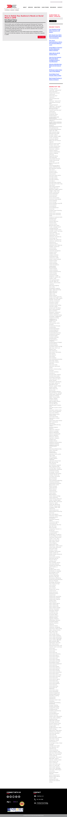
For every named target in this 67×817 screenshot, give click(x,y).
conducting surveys (53, 256)
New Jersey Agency (53, 514)
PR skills (56, 580)
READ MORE (42, 37)
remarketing (52, 621)
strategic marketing (53, 705)
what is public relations (54, 766)
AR (58, 144)
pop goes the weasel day (55, 565)
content (51, 259)
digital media (52, 293)
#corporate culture (53, 114)
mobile (56, 503)
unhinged (51, 744)
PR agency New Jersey (54, 569)
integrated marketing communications (54, 446)
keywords (58, 465)
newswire (57, 528)
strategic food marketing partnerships (54, 703)
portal (50, 566)
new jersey (51, 512)
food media (51, 360)
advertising (51, 139)
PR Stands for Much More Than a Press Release (55, 70)
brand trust (51, 209)
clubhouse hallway (53, 243)
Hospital (55, 398)
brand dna (51, 199)
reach (56, 611)
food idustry (58, 352)
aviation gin (52, 161)
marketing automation (54, 481)
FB (59, 346)
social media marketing (54, 670)
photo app (51, 558)
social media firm (53, 665)
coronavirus (52, 275)
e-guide (60, 298)
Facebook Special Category (55, 342)
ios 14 (55, 454)
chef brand (51, 236)
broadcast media (58, 217)
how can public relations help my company (54, 402)
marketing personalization (55, 483)
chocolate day (58, 236)
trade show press (53, 736)
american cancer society (54, 143)
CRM (55, 281)
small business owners (54, 645)
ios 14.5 (59, 454)
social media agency (54, 655)
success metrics (52, 712)
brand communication (54, 197)
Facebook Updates (53, 345)
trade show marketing (54, 733)
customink (51, 284)
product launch (52, 590)
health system (52, 394)
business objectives (53, 221)
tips (55, 731)
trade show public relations (55, 737)
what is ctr (51, 765)
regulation (51, 618)
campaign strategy (53, 229)
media (57, 484)
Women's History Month (54, 776)
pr (57, 566)
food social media (53, 364)
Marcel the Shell (53, 479)
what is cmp (52, 764)
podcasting (51, 564)
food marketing (52, 357)
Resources (53, 7)
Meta (55, 501)
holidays (51, 398)
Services (30, 7)
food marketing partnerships (55, 359)
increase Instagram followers (53, 428)
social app (59, 646)
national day (52, 508)
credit (54, 278)
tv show (57, 743)
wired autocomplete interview (53, 773)
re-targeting (52, 611)
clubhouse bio (52, 242)
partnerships (58, 551)
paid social (58, 547)
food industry (52, 353)
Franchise (51, 370)
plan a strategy (52, 562)
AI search (59, 140)
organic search (59, 545)
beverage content (53, 176)
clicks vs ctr (58, 239)
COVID (56, 275)
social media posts (53, 677)
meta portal (59, 501)
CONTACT (60, 7)
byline (57, 225)
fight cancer (52, 348)
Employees (51, 312)
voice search (59, 757)
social (55, 646)
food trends (57, 366)
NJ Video (59, 536)
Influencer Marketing (54, 432)
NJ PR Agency (52, 534)
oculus (54, 538)
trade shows (52, 738)
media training (52, 498)
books (58, 190)
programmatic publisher (54, 597)
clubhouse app (57, 240)
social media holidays (54, 666)
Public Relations (53, 601)
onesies (57, 541)
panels (55, 550)
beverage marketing (53, 179)
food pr (56, 360)
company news (52, 253)
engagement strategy (54, 317)
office (58, 538)
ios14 (50, 455)
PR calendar (52, 571)
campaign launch (57, 226)
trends (57, 740)
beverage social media (54, 183)
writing (50, 782)
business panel (52, 222)
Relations (56, 618)
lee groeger (51, 472)
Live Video (51, 476)
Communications (53, 249)
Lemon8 (57, 472)
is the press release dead (55, 460)
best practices (52, 173)
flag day (51, 349)
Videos (50, 754)
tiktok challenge (52, 729)
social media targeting (54, 683)
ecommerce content (53, 302)
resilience (56, 623)
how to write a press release (55, 420)
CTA (57, 281)
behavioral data (52, 171)
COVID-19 (51, 277)
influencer (57, 429)
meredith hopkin (57, 500)
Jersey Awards (52, 463)
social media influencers (54, 667)
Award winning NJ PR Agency (54, 164)
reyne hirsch (52, 628)
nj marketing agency (54, 531)
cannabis (51, 231)
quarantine (51, 610)
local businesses (53, 477)
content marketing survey (55, 271)
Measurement (52, 484)
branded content (53, 210)
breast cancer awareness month (55, 215)
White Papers (58, 769)
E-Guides (51, 299)
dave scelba (52, 286)
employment (57, 312)
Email (50, 309)
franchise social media (54, 376)
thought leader (52, 726)
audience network (53, 150)
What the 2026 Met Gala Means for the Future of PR (55, 66)
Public (54, 600)
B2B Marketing (56, 166)
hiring (54, 397)
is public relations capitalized (53, 459)
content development (54, 264)
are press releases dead (54, 146)
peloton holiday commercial (55, 554)
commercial (56, 246)
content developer (53, 263)
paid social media (53, 548)
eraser (54, 321)
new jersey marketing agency (54, 520)
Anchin (55, 144)
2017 (53, 130)
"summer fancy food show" (55, 110)
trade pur (58, 731)
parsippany (51, 551)
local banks (57, 476)
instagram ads (52, 439)
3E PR (57, 133)
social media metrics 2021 (55, 675)
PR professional (58, 579)
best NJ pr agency (53, 172)
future (50, 378)
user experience (53, 747)
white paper (52, 769)
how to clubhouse (57, 411)
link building (58, 473)
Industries (37, 7)
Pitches (55, 559)
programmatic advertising (55, 596)
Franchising (52, 377)
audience (57, 149)
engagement (58, 316)
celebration (51, 233)
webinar (57, 758)
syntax (54, 717)
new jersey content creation (55, 515)
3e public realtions (53, 135)
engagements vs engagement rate (53, 320)
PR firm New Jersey (53, 573)
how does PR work (53, 403)
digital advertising (57, 289)
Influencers (51, 436)
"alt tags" (51, 88)
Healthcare (58, 394)
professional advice (53, 593)
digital (50, 289)
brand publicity (52, 206)
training (57, 738)
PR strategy (51, 582)
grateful (51, 387)
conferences (52, 257)
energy (60, 315)
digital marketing (53, 292)
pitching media (52, 561)
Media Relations (53, 494)
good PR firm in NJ (53, 384)
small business (55, 644)
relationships (52, 620)
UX (57, 747)
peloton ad (55, 552)
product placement (53, 592)
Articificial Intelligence (54, 147)
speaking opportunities (54, 694)
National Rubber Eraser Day (55, 511)
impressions (52, 423)
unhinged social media (54, 745)
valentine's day (52, 748)
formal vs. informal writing (55, 369)
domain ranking (52, 296)
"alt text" (56, 88)
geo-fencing (58, 381)
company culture (53, 252)
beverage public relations (55, 182)
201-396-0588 (40, 799)
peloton (51, 552)
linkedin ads (56, 474)
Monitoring (57, 504)
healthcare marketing (54, 395)
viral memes (58, 754)
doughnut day (52, 298)
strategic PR (52, 707)
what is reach (52, 768)
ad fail (50, 137)
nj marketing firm (53, 533)
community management (55, 250)
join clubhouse (52, 465)
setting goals (52, 642)
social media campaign (54, 659)
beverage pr (52, 180)
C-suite (50, 226)
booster (51, 192)
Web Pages (51, 758)
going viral (57, 383)
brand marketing (53, 200)
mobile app (51, 504)
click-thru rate (52, 239)
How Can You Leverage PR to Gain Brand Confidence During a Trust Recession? (55, 59)
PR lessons (56, 575)
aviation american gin (54, 160)
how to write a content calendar (54, 419)
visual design (52, 757)
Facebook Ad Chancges (54, 325)
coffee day (59, 245)
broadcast (51, 217)
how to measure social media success (54, 415)
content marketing (53, 270)
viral (54, 754)
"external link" (58, 90)
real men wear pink (53, 613)
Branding (59, 210)
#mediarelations (53, 115)
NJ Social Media (53, 536)
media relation (52, 493)
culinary (51, 282)
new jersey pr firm (53, 523)
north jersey (52, 537)
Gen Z (59, 378)
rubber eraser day (53, 632)
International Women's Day (55, 449)
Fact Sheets (52, 346)
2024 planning (52, 133)
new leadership (52, 524)
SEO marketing (52, 641)
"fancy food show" (53, 91)
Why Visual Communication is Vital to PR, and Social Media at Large (55, 43)
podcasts (57, 564)
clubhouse (51, 240)
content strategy (53, 272)
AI (55, 140)
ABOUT (25, 7)
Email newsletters (53, 310)
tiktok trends (52, 730)
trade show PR (52, 734)
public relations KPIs (54, 606)
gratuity (55, 387)
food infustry (52, 356)
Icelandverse (55, 422)
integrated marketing (54, 443)
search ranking (52, 639)
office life (57, 540)
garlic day (54, 378)
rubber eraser (54, 631)
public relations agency (54, 603)
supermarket (59, 716)
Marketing (59, 480)
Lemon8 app (52, 473)
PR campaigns (52, 572)
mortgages (51, 507)
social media (52, 651)
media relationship (53, 497)
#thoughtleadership (53, 127)
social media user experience (53, 688)
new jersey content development (53, 518)
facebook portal (52, 338)
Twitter (60, 743)
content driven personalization (52, 267)
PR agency (51, 568)
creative (51, 278)
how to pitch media (53, 416)
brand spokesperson (54, 207)
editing (59, 305)
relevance (58, 620)
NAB (59, 507)
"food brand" (52, 94)
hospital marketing (53, 399)
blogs (55, 190)
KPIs (58, 466)
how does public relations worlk (55, 406)
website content (57, 759)
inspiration (51, 438)
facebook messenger (54, 337)
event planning (52, 323)
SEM (58, 639)
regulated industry (53, 617)
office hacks (52, 540)
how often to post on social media (55, 408)
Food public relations (54, 362)
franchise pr (52, 373)
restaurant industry (53, 625)
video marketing (58, 752)
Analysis (51, 144)
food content (52, 352)
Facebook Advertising (54, 328)
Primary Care (52, 589)
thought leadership (53, 727)
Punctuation (56, 609)
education (51, 306)
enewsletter (52, 316)
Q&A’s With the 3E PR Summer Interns (54, 53)
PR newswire (52, 578)
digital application (53, 291)
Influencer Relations (53, 435)
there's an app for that (54, 724)
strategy (57, 707)
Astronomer (52, 149)
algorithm (51, 142)
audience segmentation (54, 151)
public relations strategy (54, 607)
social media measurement (55, 672)
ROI (50, 631)
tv (56, 741)
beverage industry (53, 178)
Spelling (57, 695)
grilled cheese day (53, 388)
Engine (50, 321)
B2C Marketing (52, 168)
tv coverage (52, 743)
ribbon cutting (58, 628)
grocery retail (52, 390)
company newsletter (53, 255)
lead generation (52, 469)
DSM (57, 298)
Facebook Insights (53, 335)
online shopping (52, 543)
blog (61, 183)
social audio (52, 648)
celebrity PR (52, 235)
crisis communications (54, 279)
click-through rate (53, 238)
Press (50, 583)
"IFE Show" (51, 101)
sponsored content (53, 699)
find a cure (57, 348)
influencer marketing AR (54, 433)
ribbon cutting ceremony (54, 630)
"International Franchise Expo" (54, 103)
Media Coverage (53, 486)
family (56, 346)
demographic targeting (54, 288)
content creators (53, 262)
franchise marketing (53, 371)
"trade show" (52, 111)
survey (50, 717)
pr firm (57, 572)
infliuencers (51, 429)
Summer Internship (53, 714)
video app (51, 752)
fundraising (57, 377)
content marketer (53, 268)
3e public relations (53, 136)
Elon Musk (58, 308)
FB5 (61, 346)
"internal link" (58, 101)
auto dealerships (53, 157)
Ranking (56, 610)
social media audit (53, 658)
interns (50, 450)
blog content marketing (54, 186)
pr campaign (58, 571)
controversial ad (53, 274)
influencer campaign (54, 431)
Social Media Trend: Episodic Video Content (55, 74)
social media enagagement (55, 663)
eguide (56, 306)
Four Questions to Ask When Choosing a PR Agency (54, 31)
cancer (59, 229)
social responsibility (53, 691)
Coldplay (51, 246)
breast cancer (52, 211)
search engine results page (55, 638)
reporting (51, 623)
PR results (51, 580)
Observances (58, 537)
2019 (56, 130)
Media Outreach (53, 488)
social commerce (53, 649)
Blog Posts (51, 189)
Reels (56, 614)
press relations (52, 585)
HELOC (51, 397)
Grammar (51, 385)
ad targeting (55, 137)
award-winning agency (54, 165)
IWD (50, 462)
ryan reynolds (52, 634)
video (59, 751)
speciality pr (52, 695)
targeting (58, 717)
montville (51, 505)
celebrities (57, 233)
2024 (58, 132)
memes (51, 500)
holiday (58, 397)
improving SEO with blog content (55, 425)
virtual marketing (53, 755)
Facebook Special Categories (53, 340)
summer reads (52, 716)
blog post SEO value (53, 188)
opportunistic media (53, 544)
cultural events (56, 282)
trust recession (52, 741)
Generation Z (52, 381)
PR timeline (57, 582)
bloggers (51, 190)
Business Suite (52, 225)
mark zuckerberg (53, 480)
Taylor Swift (52, 720)
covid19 (56, 277)
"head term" (52, 97)
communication (52, 248)
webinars (51, 759)
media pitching (52, 490)
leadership (59, 469)
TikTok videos (58, 730)
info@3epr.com (40, 796)
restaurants (51, 627)
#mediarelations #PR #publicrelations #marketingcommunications (55, 118)
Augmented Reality (53, 156)
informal (57, 436)
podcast (58, 562)
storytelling (51, 701)
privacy (57, 589)
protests (51, 600)
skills (50, 644)
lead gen (59, 467)
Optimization (52, 545)
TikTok (59, 727)
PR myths (57, 576)
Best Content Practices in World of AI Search (55, 79)
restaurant (51, 624)
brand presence (52, 204)
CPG (59, 277)
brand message (52, 202)
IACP (50, 422)
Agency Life (52, 140)
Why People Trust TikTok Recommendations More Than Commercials (55, 36)
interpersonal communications (53, 452)
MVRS (56, 507)
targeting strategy (53, 719)
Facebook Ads (52, 327)
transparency (52, 740)
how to (50, 411)
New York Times (53, 526)
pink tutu (56, 558)
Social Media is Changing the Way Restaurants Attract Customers (55, 49)
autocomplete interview (54, 158)
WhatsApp (58, 768)
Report (56, 621)
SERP (58, 641)
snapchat (51, 646)
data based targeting (54, 285)
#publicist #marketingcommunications (55, 126)
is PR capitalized (53, 457)
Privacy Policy (41, 815)
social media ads (53, 652)
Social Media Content (54, 662)
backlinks (59, 168)
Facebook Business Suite (55, 332)
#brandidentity (52, 112)
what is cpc (57, 764)
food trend (51, 366)
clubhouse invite (53, 245)
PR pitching (58, 578)
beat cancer (52, 169)
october (51, 538)
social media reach (53, 680)
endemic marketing (53, 315)
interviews (51, 454)
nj (60, 528)
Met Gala (51, 501)
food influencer (52, 355)
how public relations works (55, 410)
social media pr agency (54, 679)
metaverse (51, 503)
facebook (51, 324)
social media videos (53, 690)
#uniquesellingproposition (55, 129)
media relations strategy (54, 496)
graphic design (57, 385)
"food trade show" (53, 95)
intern (50, 447)
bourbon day (56, 192)
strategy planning (53, 709)
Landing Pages (52, 467)
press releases (52, 587)
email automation (56, 309)
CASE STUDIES (45, 7)
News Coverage (53, 527)
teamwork (57, 720)
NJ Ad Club (51, 530)
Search (57, 634)
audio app (51, 154)
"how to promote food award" (54, 99)
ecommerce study (53, 305)
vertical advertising (53, 750)
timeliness (51, 731)
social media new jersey (54, 676)
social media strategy (54, 682)
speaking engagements (54, 692)
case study (59, 231)
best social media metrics (55, 175)
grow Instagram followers (55, 391)
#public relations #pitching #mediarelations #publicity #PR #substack (55, 123)
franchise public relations (55, 374)
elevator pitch (52, 308)
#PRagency (51, 120)
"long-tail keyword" (53, 104)
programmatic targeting (54, 599)
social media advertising (54, 653)
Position (54, 566)
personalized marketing (54, 557)
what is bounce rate (53, 761)
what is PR (56, 765)
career (55, 231)
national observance (54, 510)
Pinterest (51, 559)
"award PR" (51, 90)
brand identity (58, 199)
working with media (53, 779)
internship (55, 450)
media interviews (53, 487)
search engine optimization (55, 637)
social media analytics (54, 656)
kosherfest (54, 466)
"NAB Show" (52, 106)
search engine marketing (55, 635)
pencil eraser (52, 555)
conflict (57, 257)
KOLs (50, 466)
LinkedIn (51, 474)
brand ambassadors (53, 193)
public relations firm (53, 604)
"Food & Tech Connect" (54, 92)
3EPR (59, 136)
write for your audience (54, 780)
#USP (50, 130)
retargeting (57, 627)
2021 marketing (52, 132)
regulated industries (53, 616)
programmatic (52, 594)
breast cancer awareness (55, 213)
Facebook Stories (53, 343)
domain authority (53, 295)
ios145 (53, 455)
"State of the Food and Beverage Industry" (54, 108)
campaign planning (53, 228)
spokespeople (52, 697)
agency (56, 139)
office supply (52, 541)
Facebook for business (54, 334)
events (58, 323)
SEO (60, 639)
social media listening (54, 669)
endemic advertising (54, 313)
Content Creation (53, 260)
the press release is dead (55, 723)
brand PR (60, 203)
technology (51, 722)
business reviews (53, 224)
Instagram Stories (53, 440)
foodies (51, 367)
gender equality (52, 380)
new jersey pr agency (54, 521)
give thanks (51, 383)
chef (56, 235)
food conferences (53, 350)
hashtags (60, 392)
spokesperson (52, 698)
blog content (52, 185)
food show (51, 363)
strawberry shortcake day (55, 710)
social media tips (53, 684)
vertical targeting (53, 751)
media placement (53, 491)
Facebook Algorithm (53, 330)
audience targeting (53, 153)
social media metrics (54, 673)
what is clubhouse (53, 762)
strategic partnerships (54, 706)
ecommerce (57, 301)
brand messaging (53, 203)
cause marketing (53, 232)
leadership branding (54, 470)
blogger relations (58, 189)
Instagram (57, 438)
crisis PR (51, 281)
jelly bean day (55, 462)
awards (51, 166)
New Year (59, 524)
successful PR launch (54, 713)
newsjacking (52, 528)
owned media (52, 547)
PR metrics (51, 576)
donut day (59, 296)
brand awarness (53, 196)
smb (61, 645)
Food (54, 349)
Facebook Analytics (53, 331)
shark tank (58, 642)
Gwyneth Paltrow (53, 392)
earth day (51, 301)
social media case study (54, 660)
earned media (57, 299)
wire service (52, 771)
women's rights (52, 777)
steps (59, 699)
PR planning (52, 579)
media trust (59, 498)
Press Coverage (56, 583)
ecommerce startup (53, 303)
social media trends (53, 686)
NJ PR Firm (58, 534)
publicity (51, 609)
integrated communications (55, 442)
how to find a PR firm (54, 412)
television (57, 722)
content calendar (57, 259)
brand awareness (53, 195)
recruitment (51, 614)
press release (52, 586)
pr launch (51, 575)
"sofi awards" (58, 106)
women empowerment (54, 775)
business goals (52, 219)
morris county (57, 505)
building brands (52, 218)
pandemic (51, 550)
